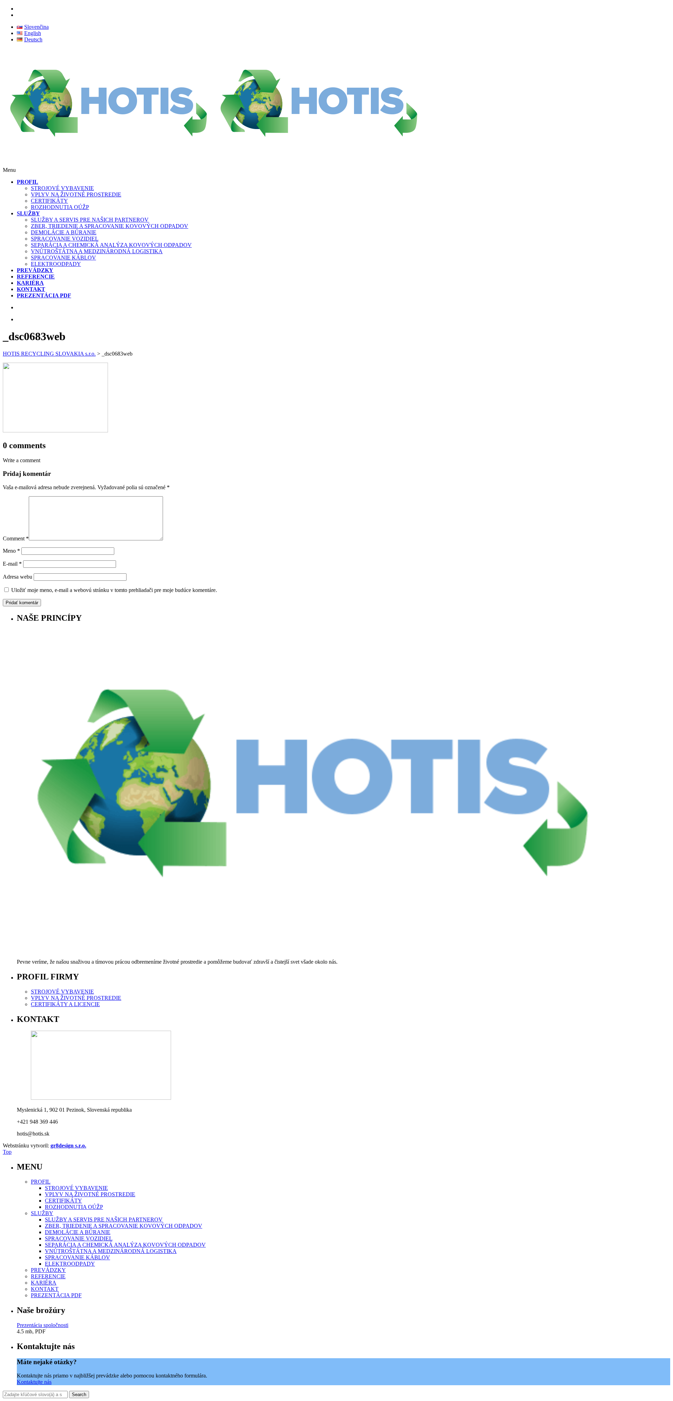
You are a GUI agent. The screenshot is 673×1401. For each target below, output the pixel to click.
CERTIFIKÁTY (49, 201)
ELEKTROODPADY (56, 264)
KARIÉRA (43, 1283)
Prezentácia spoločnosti (42, 1325)
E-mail (12, 564)
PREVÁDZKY (48, 1270)
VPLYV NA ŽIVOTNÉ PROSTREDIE (76, 194)
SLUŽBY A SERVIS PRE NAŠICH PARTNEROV (90, 220)
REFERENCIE (48, 1276)
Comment (16, 538)
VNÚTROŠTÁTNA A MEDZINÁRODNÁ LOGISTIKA (97, 251)
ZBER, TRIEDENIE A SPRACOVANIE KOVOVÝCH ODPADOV (109, 226)
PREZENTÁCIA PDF (56, 1295)
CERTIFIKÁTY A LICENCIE (65, 1004)
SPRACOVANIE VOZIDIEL (64, 239)
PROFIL (40, 1182)
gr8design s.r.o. (68, 1146)
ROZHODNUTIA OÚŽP (60, 207)
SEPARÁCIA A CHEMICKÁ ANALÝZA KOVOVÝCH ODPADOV (111, 245)
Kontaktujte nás (34, 1382)
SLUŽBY (42, 1213)
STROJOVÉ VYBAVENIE (62, 188)
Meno (11, 551)
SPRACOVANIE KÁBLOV (63, 258)
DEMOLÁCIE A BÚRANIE (63, 232)
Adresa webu (17, 577)
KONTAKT (45, 1289)
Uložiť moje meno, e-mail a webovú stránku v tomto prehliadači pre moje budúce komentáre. (114, 590)
